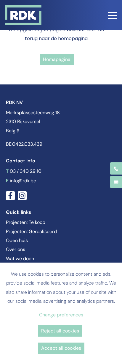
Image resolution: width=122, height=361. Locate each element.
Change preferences (61, 315)
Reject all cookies (60, 331)
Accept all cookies (61, 348)
